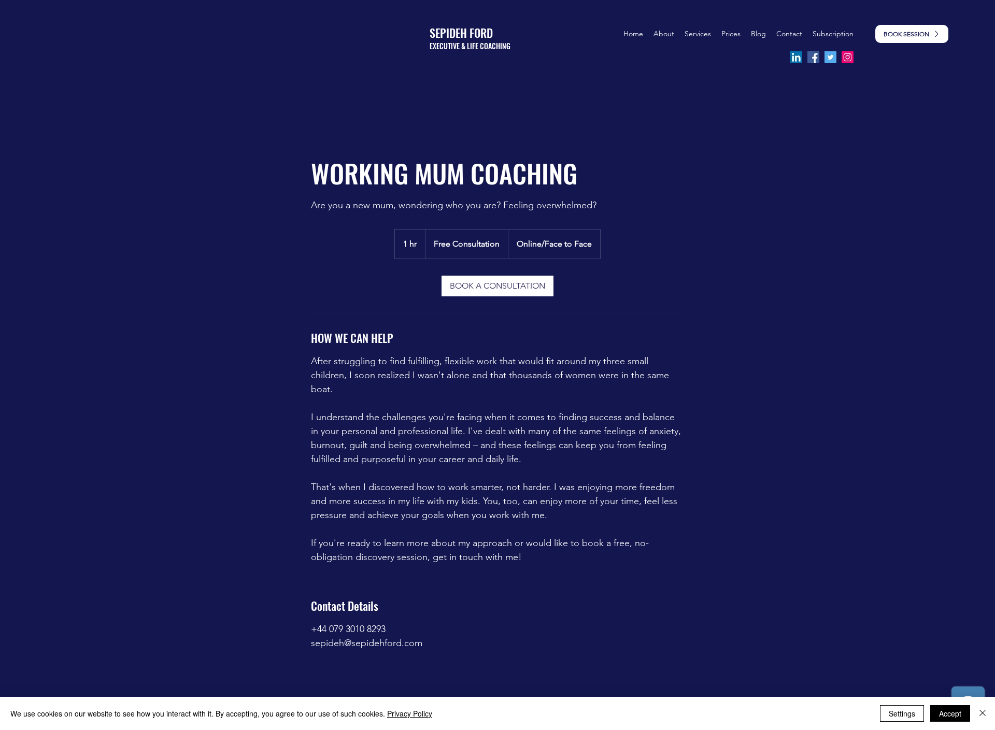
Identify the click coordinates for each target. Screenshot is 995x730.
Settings (902, 713)
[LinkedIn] (796, 57)
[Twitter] (830, 57)
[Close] (982, 713)
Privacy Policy (409, 713)
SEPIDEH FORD (461, 32)
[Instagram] (848, 57)
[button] (731, 33)
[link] (497, 286)
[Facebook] (813, 57)
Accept (950, 713)
